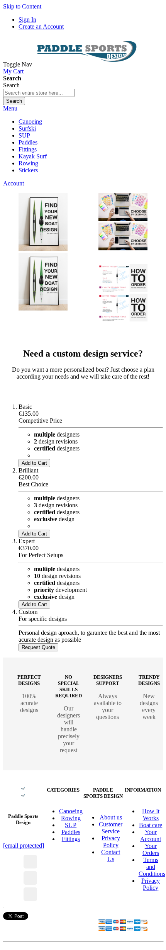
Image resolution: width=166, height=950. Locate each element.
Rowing (71, 818)
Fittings (71, 839)
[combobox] (39, 93)
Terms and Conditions (152, 867)
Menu (10, 108)
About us (111, 817)
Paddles (70, 832)
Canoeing (71, 811)
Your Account (150, 835)
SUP (70, 825)
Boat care (150, 825)
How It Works (150, 814)
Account (13, 183)
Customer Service (110, 827)
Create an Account (41, 26)
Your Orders (150, 849)
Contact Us (110, 855)
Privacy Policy (111, 841)
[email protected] (23, 845)
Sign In (27, 19)
